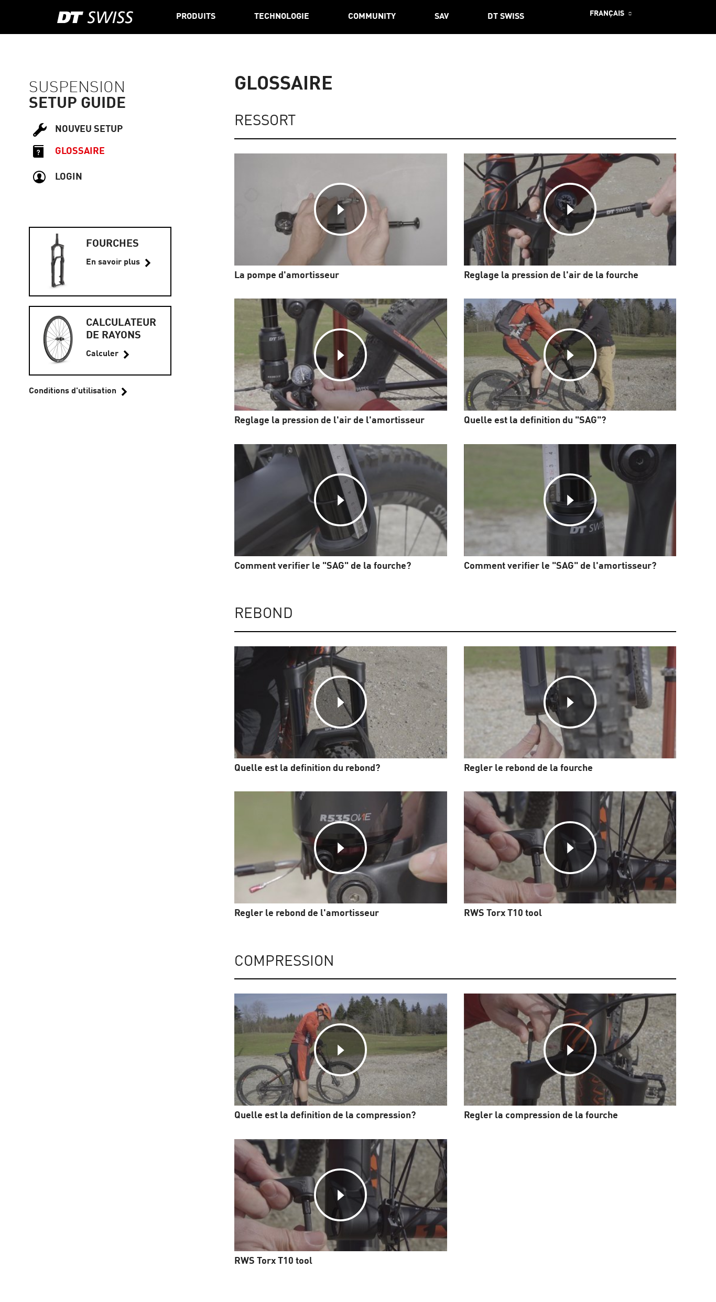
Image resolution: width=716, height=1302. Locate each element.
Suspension (77, 88)
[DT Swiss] (95, 17)
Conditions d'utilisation (72, 391)
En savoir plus (113, 262)
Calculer (102, 354)
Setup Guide (77, 104)
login (68, 177)
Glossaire (80, 151)
